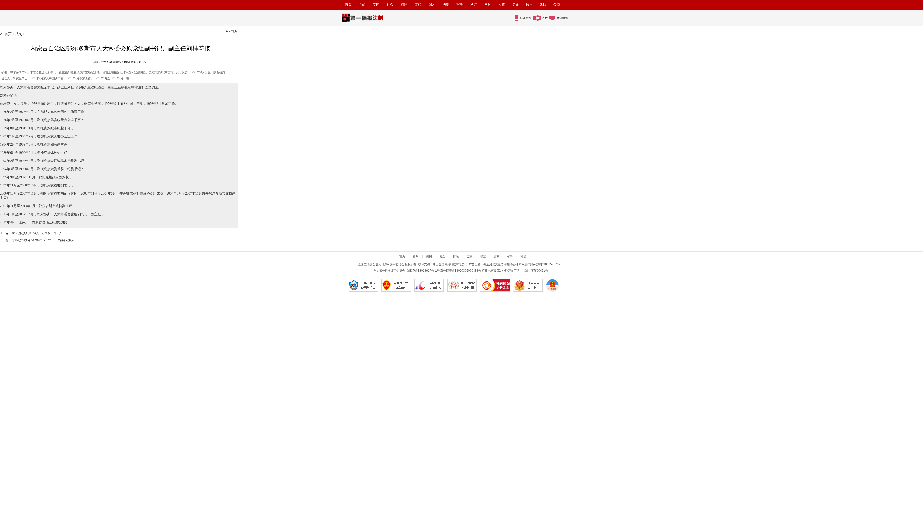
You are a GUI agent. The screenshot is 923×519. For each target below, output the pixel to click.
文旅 (418, 4)
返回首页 (231, 31)
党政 (362, 4)
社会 (390, 4)
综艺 (432, 4)
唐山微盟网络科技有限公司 (450, 264)
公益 (556, 4)
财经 (404, 4)
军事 (459, 4)
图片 (487, 4)
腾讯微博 (562, 18)
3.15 (543, 4)
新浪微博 (525, 18)
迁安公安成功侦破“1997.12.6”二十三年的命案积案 (43, 240)
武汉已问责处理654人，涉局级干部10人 (37, 233)
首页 (348, 4)
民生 (529, 4)
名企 (515, 4)
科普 (473, 4)
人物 (501, 4)
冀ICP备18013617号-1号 (423, 270)
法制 (446, 4)
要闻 (376, 4)
